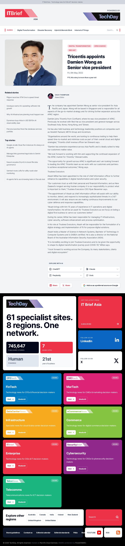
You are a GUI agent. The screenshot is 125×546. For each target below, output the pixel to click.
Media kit (22, 399)
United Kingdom (34, 520)
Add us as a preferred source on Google (102, 285)
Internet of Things (82, 30)
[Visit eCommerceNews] (79, 411)
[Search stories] (117, 517)
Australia (31, 515)
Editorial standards (61, 533)
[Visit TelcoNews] (19, 481)
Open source (100, 46)
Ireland (60, 515)
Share (55, 285)
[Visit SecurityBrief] (79, 445)
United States (50, 520)
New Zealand (73, 515)
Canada (42, 515)
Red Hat (72, 50)
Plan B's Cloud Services (48, 543)
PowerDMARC (80, 543)
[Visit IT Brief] (19, 445)
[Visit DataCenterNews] (19, 411)
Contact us (28, 533)
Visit (9, 399)
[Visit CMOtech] (79, 378)
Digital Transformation (26, 30)
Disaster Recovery (45, 30)
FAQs (75, 533)
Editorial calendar (43, 533)
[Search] (117, 30)
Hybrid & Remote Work (63, 30)
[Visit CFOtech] (19, 378)
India (52, 515)
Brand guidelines (13, 533)
